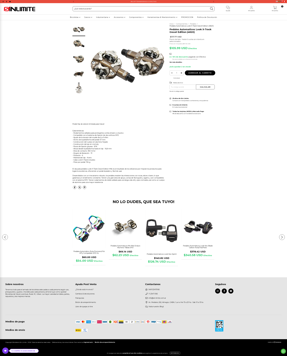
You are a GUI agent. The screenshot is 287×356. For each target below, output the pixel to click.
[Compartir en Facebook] (75, 188)
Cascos (87, 17)
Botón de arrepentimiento (85, 302)
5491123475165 (154, 290)
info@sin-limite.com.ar (157, 298)
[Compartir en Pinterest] (84, 188)
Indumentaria (102, 17)
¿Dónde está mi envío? (84, 290)
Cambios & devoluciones (85, 294)
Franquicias (79, 298)
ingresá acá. (88, 342)
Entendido (175, 353)
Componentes (135, 17)
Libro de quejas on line (84, 307)
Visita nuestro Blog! (156, 307)
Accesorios (119, 17)
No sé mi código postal (177, 91)
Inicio (172, 24)
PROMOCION (187, 17)
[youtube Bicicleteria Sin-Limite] (10, 2)
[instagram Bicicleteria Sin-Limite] (3, 2)
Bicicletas (74, 17)
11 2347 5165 (153, 294)
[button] (24, 351)
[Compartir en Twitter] (80, 188)
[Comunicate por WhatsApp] (283, 351)
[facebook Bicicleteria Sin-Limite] (6, 2)
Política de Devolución (207, 17)
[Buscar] (211, 8)
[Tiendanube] (275, 342)
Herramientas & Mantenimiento (161, 17)
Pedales (193, 24)
